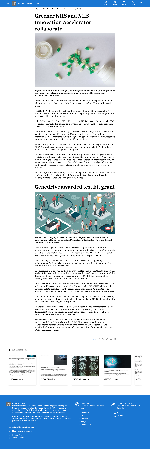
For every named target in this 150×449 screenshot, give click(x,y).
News (83, 416)
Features (84, 419)
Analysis (84, 422)
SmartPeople (86, 425)
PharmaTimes (86, 413)
